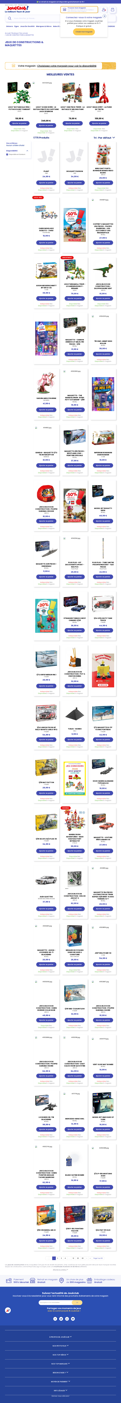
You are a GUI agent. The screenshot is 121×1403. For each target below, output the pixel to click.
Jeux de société (27, 26)
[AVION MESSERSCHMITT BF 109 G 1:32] (46, 270)
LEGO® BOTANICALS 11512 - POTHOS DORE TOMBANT (19, 109)
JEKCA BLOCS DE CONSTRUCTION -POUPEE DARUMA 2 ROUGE (46, 510)
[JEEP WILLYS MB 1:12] (103, 937)
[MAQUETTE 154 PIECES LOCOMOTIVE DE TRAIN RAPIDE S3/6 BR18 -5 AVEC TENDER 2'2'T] (103, 878)
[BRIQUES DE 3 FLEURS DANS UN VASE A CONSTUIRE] (75, 936)
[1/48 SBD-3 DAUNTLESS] (75, 993)
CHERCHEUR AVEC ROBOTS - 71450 (46, 230)
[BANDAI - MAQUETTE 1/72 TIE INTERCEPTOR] (46, 437)
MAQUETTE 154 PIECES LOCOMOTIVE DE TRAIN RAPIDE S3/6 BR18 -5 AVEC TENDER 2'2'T (103, 896)
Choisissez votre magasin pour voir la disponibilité (66, 65)
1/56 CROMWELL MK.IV (46, 1231)
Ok (77, 1302)
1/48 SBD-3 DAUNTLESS (75, 1010)
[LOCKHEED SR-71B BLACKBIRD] (46, 1103)
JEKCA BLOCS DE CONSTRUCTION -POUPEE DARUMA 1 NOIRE (46, 1065)
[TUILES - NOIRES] (75, 714)
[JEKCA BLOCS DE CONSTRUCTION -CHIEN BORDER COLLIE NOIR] (46, 991)
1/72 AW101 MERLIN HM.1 (46, 676)
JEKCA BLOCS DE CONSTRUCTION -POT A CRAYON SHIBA (74, 675)
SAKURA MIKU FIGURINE (46, 399)
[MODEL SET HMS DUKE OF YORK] (103, 1103)
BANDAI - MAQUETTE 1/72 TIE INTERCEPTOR (46, 455)
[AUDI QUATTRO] (46, 880)
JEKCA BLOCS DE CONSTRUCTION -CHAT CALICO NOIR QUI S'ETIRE (74, 1065)
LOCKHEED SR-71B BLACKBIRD (46, 1119)
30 (83, 1258)
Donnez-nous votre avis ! (60, 1396)
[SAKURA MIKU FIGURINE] (46, 382)
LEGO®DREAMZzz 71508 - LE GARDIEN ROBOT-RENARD (74, 287)
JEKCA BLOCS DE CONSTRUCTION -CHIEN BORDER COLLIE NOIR (46, 1009)
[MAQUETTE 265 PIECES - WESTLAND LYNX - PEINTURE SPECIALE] (75, 437)
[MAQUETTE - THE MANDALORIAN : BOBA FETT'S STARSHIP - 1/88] (75, 381)
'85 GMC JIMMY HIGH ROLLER (103, 343)
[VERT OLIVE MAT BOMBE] (103, 1049)
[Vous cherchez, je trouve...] (9, 18)
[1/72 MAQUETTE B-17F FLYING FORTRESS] (103, 713)
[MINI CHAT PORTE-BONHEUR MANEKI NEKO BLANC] (103, 154)
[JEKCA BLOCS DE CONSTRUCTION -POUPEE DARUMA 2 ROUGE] (46, 492)
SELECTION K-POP (11, 5)
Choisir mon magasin (84, 32)
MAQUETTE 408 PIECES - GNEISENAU (46, 566)
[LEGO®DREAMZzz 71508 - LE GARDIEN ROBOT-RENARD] (75, 270)
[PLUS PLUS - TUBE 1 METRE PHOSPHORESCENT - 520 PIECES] (103, 548)
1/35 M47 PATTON (46, 783)
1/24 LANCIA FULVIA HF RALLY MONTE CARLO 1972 (46, 729)
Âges (16, 26)
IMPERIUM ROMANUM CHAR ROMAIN (103, 455)
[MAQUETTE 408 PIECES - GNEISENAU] (46, 549)
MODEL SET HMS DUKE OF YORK (103, 1119)
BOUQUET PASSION (75, 172)
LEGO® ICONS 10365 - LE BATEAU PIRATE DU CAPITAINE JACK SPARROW (46, 110)
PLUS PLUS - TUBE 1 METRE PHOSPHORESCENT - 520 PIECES (103, 565)
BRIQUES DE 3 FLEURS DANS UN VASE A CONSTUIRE (75, 953)
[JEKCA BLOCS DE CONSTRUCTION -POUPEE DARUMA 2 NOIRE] (103, 991)
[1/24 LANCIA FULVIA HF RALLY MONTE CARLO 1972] (46, 713)
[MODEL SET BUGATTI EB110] (103, 493)
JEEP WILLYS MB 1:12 (103, 954)
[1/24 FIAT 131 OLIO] (103, 1215)
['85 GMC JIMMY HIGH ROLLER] (103, 326)
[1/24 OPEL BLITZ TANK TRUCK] (103, 604)
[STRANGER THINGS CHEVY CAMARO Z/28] (75, 604)
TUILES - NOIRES (75, 730)
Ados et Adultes (60, 26)
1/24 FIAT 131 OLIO (103, 1231)
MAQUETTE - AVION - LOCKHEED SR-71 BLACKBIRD (46, 953)
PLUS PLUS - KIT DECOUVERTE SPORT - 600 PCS (74, 565)
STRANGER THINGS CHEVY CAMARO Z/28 (75, 620)
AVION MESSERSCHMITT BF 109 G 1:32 (46, 287)
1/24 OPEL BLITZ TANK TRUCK (103, 620)
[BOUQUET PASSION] (75, 155)
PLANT (46, 172)
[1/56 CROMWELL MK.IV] (46, 1215)
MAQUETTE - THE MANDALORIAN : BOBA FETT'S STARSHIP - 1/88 (74, 398)
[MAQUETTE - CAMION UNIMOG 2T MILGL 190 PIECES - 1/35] (75, 325)
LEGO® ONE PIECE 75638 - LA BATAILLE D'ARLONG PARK (73, 109)
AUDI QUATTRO (46, 898)
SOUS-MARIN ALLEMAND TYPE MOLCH (103, 783)
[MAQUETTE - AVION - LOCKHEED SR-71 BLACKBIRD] (46, 936)
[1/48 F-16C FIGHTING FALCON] (75, 1214)
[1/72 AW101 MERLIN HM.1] (46, 659)
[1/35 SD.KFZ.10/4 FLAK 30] (46, 822)
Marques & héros (44, 26)
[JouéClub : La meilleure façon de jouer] (17, 12)
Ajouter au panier (19, 123)
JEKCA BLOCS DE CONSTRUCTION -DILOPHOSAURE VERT (103, 287)
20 (78, 1258)
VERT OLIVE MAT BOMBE (103, 1065)
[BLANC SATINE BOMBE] (75, 1159)
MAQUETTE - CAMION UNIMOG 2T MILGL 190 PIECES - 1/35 (74, 343)
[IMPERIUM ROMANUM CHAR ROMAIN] (103, 437)
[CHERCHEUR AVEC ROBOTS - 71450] (46, 212)
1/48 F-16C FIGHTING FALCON (74, 1231)
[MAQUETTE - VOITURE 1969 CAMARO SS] (103, 821)
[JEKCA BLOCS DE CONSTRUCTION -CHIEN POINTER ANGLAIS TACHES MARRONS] (46, 1156)
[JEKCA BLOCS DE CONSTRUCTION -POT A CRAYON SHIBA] (75, 657)
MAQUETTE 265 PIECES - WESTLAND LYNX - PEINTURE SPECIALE (74, 454)
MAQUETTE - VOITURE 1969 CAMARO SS (103, 839)
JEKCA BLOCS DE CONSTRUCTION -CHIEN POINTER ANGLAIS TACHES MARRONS (46, 1175)
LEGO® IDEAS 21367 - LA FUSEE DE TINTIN (99, 109)
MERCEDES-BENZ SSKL (74, 1120)
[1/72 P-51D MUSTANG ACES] (103, 1158)
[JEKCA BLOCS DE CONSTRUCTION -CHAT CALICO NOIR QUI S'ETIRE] (75, 1047)
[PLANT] (46, 155)
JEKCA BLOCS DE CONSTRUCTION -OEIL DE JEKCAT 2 (75, 897)
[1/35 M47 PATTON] (46, 767)
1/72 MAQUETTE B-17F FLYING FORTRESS (103, 729)
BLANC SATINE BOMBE (74, 1176)
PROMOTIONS (22, 5)
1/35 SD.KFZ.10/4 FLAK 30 (46, 840)
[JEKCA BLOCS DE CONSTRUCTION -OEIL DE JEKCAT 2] (75, 879)
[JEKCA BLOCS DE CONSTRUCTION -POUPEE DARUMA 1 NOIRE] (46, 1047)
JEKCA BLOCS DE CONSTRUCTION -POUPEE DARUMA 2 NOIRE (103, 1009)
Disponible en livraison (17, 154)
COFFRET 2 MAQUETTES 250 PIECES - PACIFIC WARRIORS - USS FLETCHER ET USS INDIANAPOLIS (103, 229)
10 (73, 1258)
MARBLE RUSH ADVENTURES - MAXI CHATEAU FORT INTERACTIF (74, 838)
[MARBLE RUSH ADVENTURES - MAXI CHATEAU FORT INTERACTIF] (75, 820)
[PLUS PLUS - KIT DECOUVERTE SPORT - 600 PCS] (75, 548)
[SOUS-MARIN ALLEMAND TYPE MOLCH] (103, 767)
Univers (9, 26)
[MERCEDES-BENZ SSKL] (75, 1103)
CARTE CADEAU (108, 26)
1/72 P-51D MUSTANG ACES (103, 1176)
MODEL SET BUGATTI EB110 (103, 510)
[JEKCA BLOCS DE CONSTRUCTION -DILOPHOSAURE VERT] (103, 270)
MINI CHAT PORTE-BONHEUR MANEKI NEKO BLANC (103, 171)
